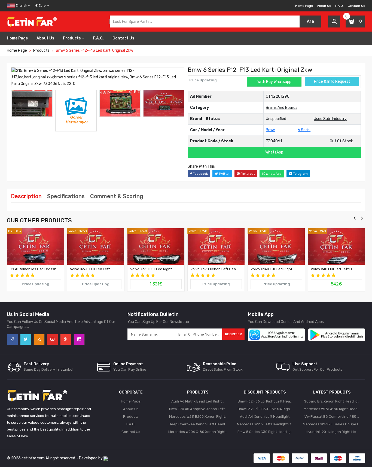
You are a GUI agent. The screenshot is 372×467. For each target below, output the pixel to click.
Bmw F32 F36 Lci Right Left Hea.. (265, 401)
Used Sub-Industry (330, 118)
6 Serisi (304, 130)
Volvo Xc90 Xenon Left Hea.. (213, 269)
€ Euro (40, 5)
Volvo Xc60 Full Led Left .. (91, 269)
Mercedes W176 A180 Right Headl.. (332, 409)
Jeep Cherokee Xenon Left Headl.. (198, 424)
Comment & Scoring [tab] (116, 196)
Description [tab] (26, 196)
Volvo (72, 231)
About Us (324, 6)
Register (233, 334)
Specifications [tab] (66, 196)
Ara (310, 21)
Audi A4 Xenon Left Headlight (264, 416)
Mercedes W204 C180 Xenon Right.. (197, 432)
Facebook (200, 174)
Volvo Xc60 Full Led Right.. (151, 269)
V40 (323, 231)
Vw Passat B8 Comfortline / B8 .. (331, 416)
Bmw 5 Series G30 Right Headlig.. (264, 432)
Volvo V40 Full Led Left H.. (332, 269)
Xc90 (203, 231)
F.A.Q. (339, 6)
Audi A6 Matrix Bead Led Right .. (197, 401)
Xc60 (83, 231)
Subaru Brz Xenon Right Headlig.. (331, 401)
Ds (10, 231)
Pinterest (247, 174)
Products (72, 38)
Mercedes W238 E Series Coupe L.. (332, 424)
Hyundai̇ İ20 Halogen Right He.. (332, 432)
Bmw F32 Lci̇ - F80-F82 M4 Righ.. (265, 409)
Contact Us (356, 6)
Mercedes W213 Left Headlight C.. (264, 424)
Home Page (304, 6)
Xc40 (263, 231)
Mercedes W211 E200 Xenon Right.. (198, 416)
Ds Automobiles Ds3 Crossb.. (34, 269)
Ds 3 (18, 231)
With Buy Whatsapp (274, 81)
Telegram (300, 174)
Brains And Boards (281, 107)
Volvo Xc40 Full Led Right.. (272, 269)
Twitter (224, 174)
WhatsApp (274, 152)
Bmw (270, 130)
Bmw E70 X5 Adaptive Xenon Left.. (197, 409)
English (21, 5)
